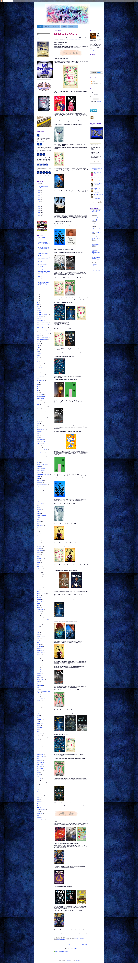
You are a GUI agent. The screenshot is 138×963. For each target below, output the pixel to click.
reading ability (39, 694)
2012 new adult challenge (42, 327)
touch (38, 776)
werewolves (39, 807)
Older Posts (84, 944)
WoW (38, 404)
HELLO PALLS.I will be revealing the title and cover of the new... (96, 213)
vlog (37, 805)
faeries (38, 533)
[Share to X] (59, 937)
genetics (38, 554)
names (38, 642)
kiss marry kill (39, 601)
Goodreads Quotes (97, 161)
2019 (39, 199)
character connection (41, 468)
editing (38, 527)
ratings (38, 687)
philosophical (39, 664)
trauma (38, 780)
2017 (39, 203)
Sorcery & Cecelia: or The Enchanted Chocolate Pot (98, 196)
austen (38, 435)
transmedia (39, 778)
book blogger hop (40, 451)
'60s (37, 296)
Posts (93, 81)
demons (38, 507)
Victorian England (40, 402)
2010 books (39, 310)
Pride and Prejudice (98, 183)
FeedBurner (98, 101)
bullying (38, 462)
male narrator (39, 611)
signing (38, 739)
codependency (40, 482)
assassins (39, 431)
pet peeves (39, 662)
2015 (39, 206)
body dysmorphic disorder (42, 449)
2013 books (39, 335)
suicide (38, 752)
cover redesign (40, 494)
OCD (38, 384)
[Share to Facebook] (61, 937)
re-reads (38, 689)
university (39, 793)
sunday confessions (41, 756)
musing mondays (40, 636)
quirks (38, 681)
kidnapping (39, 599)
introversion (39, 597)
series (38, 729)
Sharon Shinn (93, 158)
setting (38, 731)
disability (38, 511)
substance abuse (40, 750)
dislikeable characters (41, 515)
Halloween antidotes (41, 374)
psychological (39, 669)
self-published (39, 727)
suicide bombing (40, 754)
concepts (38, 488)
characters (39, 472)
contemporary (39, 490)
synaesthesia (39, 760)
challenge (39, 466)
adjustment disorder (41, 411)
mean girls (39, 613)
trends (38, 786)
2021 (39, 195)
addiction (38, 408)
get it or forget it (40, 558)
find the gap (39, 548)
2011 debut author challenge (42, 314)
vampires (38, 797)
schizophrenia (39, 719)
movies (38, 630)
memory (38, 615)
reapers (38, 696)
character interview (40, 470)
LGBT (38, 382)
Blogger (77, 960)
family (38, 538)
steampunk (39, 746)
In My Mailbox (40, 376)
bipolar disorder (40, 443)
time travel (39, 774)
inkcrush (40, 278)
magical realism (40, 609)
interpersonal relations (41, 593)
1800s (38, 304)
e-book (38, 523)
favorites (38, 542)
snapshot (38, 743)
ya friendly (39, 817)
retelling (38, 711)
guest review (39, 574)
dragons (38, 517)
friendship (39, 552)
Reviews (64, 27)
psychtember (39, 677)
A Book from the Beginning (95, 265)
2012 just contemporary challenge (44, 324)
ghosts (38, 560)
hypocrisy (39, 585)
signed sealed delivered (41, 737)
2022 (39, 194)
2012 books (39, 318)
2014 (39, 208)
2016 (39, 205)
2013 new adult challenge (42, 339)
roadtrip (38, 715)
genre (38, 556)
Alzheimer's (39, 353)
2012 (39, 212)
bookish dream (40, 458)
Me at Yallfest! (94, 220)
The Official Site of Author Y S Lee (96, 258)
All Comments (95, 83)
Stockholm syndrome (41, 396)
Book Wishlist (72, 27)
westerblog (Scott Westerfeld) (95, 218)
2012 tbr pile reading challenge (43, 333)
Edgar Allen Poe (40, 363)
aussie (38, 433)
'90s (37, 302)
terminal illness (40, 768)
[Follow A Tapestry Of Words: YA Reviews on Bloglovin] (96, 73)
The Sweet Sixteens (96, 243)
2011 (39, 214)
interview (38, 595)
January (41, 185)
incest (38, 589)
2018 (39, 201)
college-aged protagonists (42, 484)
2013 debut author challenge (42, 337)
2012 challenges (40, 320)
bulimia (38, 460)
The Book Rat (41, 255)
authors (38, 437)
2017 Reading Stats (42, 279)
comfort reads (39, 486)
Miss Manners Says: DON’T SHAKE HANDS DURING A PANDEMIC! (96, 231)
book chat (39, 453)
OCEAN (38, 386)
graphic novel (39, 568)
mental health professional (42, 619)
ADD (38, 351)
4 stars (38, 345)
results (38, 709)
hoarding (38, 581)
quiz (37, 683)
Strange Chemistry (40, 398)
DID (37, 361)
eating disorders (40, 525)
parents (38, 658)
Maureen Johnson (96, 210)
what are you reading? (41, 809)
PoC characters (40, 394)
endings (38, 529)
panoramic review (40, 652)
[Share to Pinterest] (64, 937)
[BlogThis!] (57, 937)
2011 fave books (40, 316)
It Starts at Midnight (42, 237)
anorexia (38, 421)
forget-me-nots (40, 550)
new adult (39, 644)
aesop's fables (40, 415)
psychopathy (39, 673)
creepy (38, 501)
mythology (39, 640)
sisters (38, 741)
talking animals (40, 764)
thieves (38, 772)
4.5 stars (38, 347)
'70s (37, 298)
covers (38, 499)
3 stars (38, 341)
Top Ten (38, 400)
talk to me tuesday (40, 762)
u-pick (38, 791)
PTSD (38, 392)
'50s (37, 294)
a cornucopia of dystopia (42, 406)
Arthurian (38, 355)
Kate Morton (94, 223)
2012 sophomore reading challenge (44, 329)
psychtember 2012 (40, 679)
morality (38, 626)
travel (38, 784)
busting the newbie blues (42, 464)
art (37, 427)
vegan (38, 799)
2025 (39, 183)
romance (38, 717)
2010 (39, 215)
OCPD (38, 388)
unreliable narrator (40, 795)
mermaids (39, 621)
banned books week (41, 441)
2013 (39, 210)
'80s (37, 300)
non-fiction (39, 648)
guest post (39, 572)
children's (39, 476)
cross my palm (40, 503)
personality (39, 660)
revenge (38, 713)
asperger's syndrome (41, 429)
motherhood (39, 628)
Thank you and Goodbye (43, 253)
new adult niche (40, 646)
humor (38, 583)
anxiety (38, 423)
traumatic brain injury (41, 782)
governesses (39, 566)
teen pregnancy (40, 766)
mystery (38, 638)
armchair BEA (39, 425)
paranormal (39, 654)
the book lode (39, 770)
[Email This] (54, 937)
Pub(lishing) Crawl (96, 235)
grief (37, 570)
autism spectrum (40, 439)
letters (38, 605)
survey (67, 939)
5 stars (38, 349)
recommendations (40, 698)
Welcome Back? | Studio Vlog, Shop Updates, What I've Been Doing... (44, 258)
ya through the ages (41, 819)
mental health (39, 617)
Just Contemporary (41, 380)
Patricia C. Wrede (97, 198)
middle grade (39, 624)
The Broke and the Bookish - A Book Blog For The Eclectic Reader (44, 272)
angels (38, 419)
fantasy (38, 540)
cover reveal (39, 497)
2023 (39, 192)
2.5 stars (38, 308)
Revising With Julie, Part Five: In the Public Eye (96, 238)
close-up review (40, 480)
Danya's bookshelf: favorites (96, 168)
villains (38, 803)
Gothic (38, 372)
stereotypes (39, 748)
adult (38, 413)
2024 (39, 190)
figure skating (39, 546)
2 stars (38, 306)
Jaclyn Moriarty (97, 174)
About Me (47, 27)
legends (38, 603)
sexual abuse (39, 733)
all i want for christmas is (42, 417)
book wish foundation (41, 456)
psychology (39, 671)
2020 (39, 197)
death (38, 505)
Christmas (39, 359)
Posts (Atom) (73, 948)
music (38, 634)
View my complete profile (95, 50)
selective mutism (40, 723)
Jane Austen (97, 184)
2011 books (39, 312)
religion (38, 705)
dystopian (39, 521)
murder (38, 632)
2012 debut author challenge (42, 322)
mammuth (68, 960)
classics (38, 478)
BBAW (38, 357)
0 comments (81, 938)
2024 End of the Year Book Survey (65, 34)
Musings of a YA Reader (43, 282)
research (38, 707)
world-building (39, 813)
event (38, 531)
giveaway (39, 562)
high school (39, 576)
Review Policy (56, 27)
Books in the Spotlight (43, 252)
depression (39, 509)
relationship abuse (40, 703)
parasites (38, 656)
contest (38, 492)
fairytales (38, 535)
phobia (38, 667)
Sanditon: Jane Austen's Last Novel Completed (98, 190)
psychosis (39, 675)
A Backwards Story (42, 242)
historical (38, 579)
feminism (38, 544)
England (38, 365)
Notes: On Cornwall (95, 225)
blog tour (38, 445)
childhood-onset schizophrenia (43, 474)
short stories (39, 735)
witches (38, 811)
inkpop (38, 591)
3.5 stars (38, 343)
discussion (39, 513)
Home (39, 27)
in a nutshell (39, 587)
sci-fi (38, 721)
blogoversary (39, 447)
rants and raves (40, 685)
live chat (38, 607)
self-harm (39, 725)
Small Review (41, 261)
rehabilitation (39, 700)
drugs (38, 519)
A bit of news (94, 267)
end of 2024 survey (61, 939)
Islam (38, 378)
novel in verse (39, 650)
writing (38, 815)
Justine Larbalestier (96, 228)
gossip (38, 564)
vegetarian (39, 801)
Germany (38, 370)
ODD (38, 390)
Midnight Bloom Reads (43, 266)
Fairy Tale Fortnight (41, 367)
